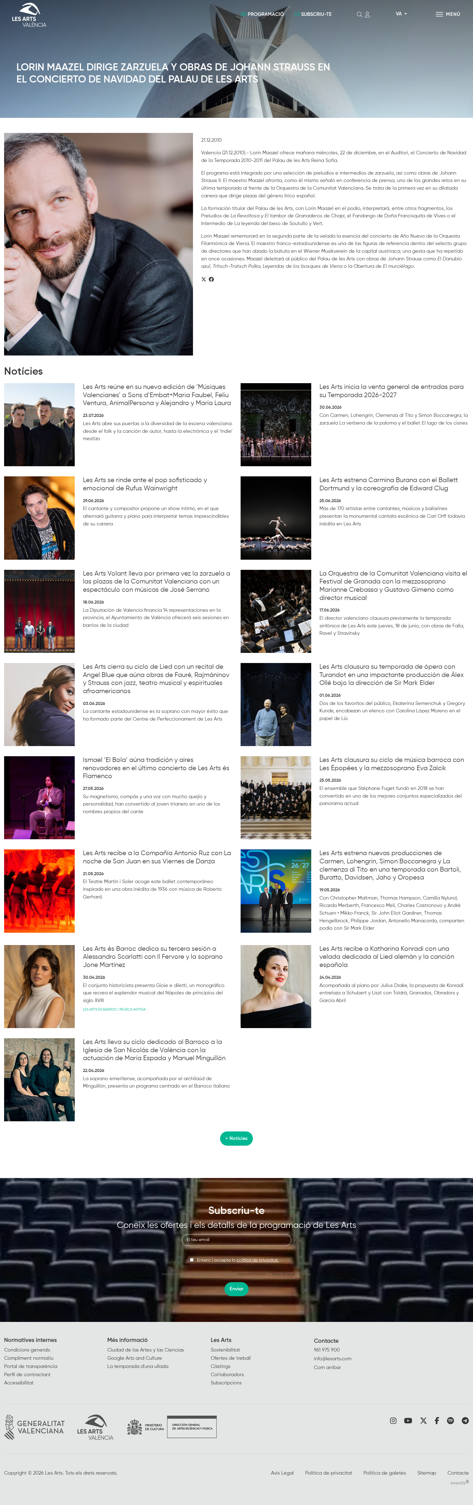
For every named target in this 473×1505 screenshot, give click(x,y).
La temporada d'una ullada (137, 1366)
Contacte (326, 1341)
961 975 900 (327, 1350)
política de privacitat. (257, 1260)
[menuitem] (55, 1362)
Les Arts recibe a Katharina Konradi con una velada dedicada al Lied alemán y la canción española (386, 957)
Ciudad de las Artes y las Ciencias (145, 1350)
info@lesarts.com (332, 1358)
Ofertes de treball (231, 1358)
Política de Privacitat (251, 1274)
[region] (98, 244)
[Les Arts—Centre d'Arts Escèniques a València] (84, 15)
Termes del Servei (283, 1274)
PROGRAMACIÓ (266, 14)
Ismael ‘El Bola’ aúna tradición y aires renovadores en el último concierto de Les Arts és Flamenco (156, 768)
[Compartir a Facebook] (211, 279)
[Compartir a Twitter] (203, 279)
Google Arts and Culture (134, 1358)
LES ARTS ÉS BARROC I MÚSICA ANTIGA (114, 1009)
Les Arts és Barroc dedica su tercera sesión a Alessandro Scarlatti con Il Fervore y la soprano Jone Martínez (153, 957)
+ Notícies (236, 1138)
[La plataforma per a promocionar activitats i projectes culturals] (460, 1482)
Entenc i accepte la (238, 1260)
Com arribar (327, 1367)
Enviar (236, 1289)
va (399, 14)
